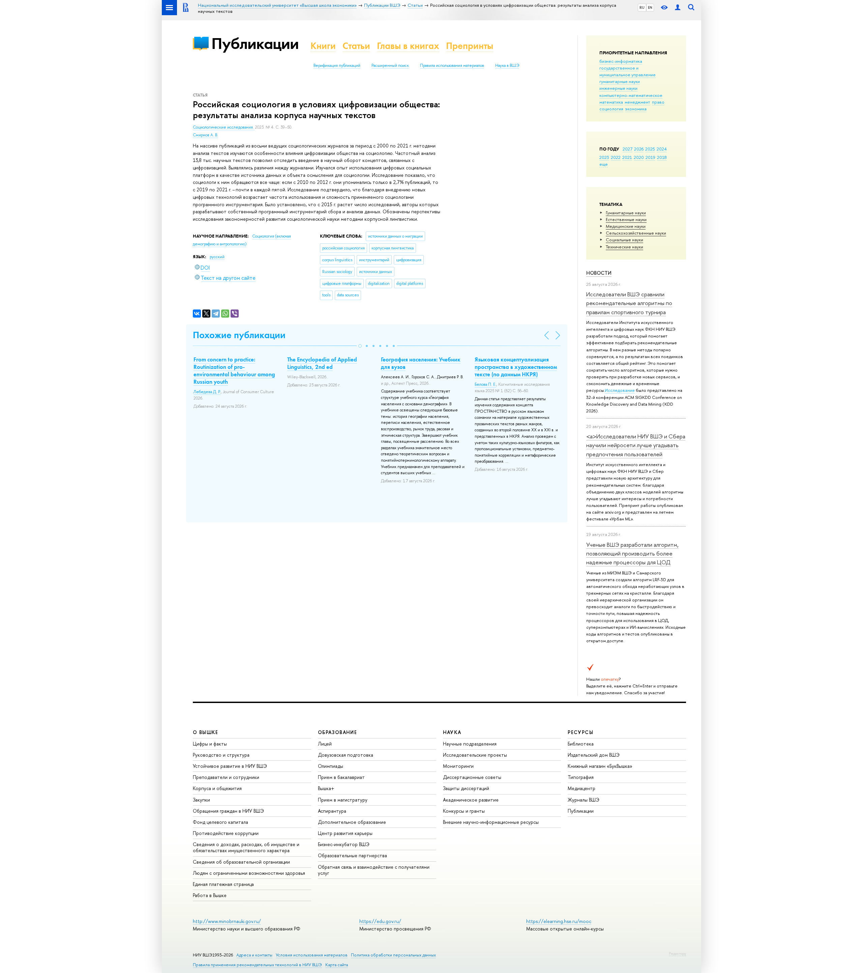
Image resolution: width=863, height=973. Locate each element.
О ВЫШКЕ (205, 732)
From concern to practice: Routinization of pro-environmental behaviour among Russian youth (234, 370)
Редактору (677, 953)
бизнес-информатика (620, 61)
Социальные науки (624, 240)
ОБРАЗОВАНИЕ (337, 732)
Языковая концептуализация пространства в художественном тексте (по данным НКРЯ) (516, 367)
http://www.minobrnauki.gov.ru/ (227, 921)
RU (642, 7)
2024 (662, 149)
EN (650, 7)
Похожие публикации (239, 335)
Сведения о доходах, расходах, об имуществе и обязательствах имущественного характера (246, 847)
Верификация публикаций (337, 65)
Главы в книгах (408, 46)
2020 (639, 157)
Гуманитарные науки (626, 213)
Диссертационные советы (472, 777)
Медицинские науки (626, 226)
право (658, 102)
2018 (662, 157)
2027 (627, 149)
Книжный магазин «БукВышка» (600, 766)
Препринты (469, 46)
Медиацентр (581, 788)
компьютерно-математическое (630, 95)
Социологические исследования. (224, 127)
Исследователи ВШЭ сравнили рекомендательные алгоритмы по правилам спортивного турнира (629, 303)
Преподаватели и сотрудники (226, 777)
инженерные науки (618, 88)
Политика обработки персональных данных (393, 955)
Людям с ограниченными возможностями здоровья (249, 873)
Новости (599, 272)
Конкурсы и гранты (464, 811)
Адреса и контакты (254, 955)
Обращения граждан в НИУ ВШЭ (228, 811)
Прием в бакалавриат (341, 777)
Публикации (255, 43)
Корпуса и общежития (217, 788)
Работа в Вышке (210, 895)
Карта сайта (336, 965)
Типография (581, 777)
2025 (650, 149)
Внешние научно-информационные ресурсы (491, 822)
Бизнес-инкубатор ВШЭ (343, 844)
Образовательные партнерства (352, 855)
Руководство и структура (221, 755)
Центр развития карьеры (345, 833)
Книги (323, 46)
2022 (616, 157)
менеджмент (637, 102)
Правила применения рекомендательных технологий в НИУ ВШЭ (257, 965)
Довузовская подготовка (345, 755)
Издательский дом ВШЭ (594, 755)
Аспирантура (332, 811)
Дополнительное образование (352, 822)
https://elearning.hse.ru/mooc (558, 921)
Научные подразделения (470, 743)
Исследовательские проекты (475, 755)
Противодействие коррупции (226, 833)
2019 (650, 157)
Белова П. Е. (485, 384)
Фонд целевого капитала (220, 822)
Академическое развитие (471, 799)
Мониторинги (458, 766)
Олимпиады (330, 766)
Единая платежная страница (223, 884)
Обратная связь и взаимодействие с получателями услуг (373, 870)
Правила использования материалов (452, 65)
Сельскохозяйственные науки (636, 233)
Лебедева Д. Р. (207, 392)
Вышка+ (326, 788)
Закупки (201, 799)
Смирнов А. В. (205, 135)
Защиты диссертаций (466, 788)
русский (217, 257)
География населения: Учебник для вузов (420, 363)
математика (611, 102)
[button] (360, 346)
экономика (636, 109)
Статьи (356, 46)
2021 (627, 157)
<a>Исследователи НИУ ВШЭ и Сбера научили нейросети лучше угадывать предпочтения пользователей (635, 445)
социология (611, 109)
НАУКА (452, 732)
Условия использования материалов (312, 955)
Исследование (620, 390)
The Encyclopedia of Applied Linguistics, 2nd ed (322, 363)
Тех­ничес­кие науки (624, 247)
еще (603, 164)
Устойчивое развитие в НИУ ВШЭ (230, 766)
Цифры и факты (210, 743)
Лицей (325, 743)
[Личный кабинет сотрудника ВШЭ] (678, 7)
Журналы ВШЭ (583, 799)
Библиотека (581, 743)
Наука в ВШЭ (507, 65)
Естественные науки (626, 219)
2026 (639, 149)
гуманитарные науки (619, 81)
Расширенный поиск (390, 65)
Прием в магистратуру (342, 799)
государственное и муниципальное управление (627, 71)
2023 (604, 157)
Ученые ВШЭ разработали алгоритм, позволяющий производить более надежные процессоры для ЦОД (632, 553)
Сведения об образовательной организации (241, 862)
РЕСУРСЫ (580, 732)
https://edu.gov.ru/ (380, 921)
